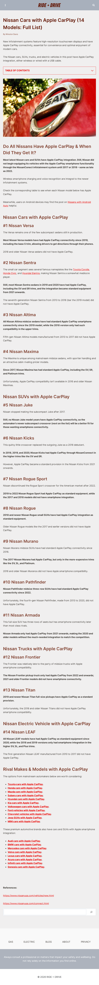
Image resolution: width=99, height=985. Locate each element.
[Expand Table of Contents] (92, 70)
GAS (10, 941)
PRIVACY (86, 941)
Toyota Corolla (81, 269)
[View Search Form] (93, 5)
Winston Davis (12, 34)
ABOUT (66, 941)
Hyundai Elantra (31, 273)
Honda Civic (9, 273)
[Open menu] (5, 5)
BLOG (49, 941)
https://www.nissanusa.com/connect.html (26, 903)
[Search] (91, 912)
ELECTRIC (29, 941)
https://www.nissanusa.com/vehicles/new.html (28, 895)
